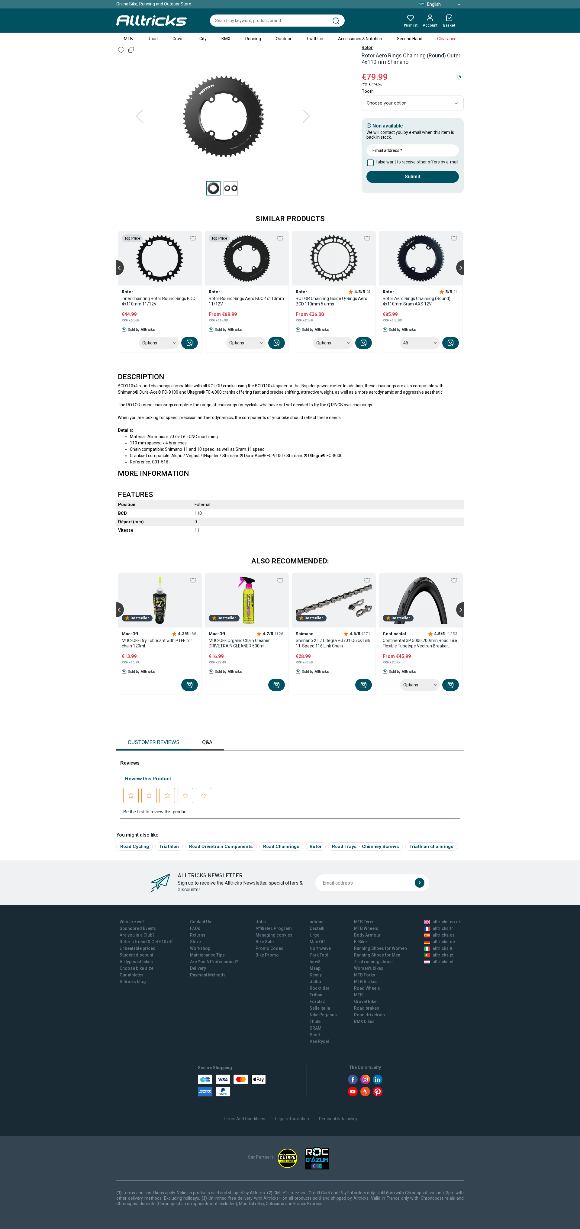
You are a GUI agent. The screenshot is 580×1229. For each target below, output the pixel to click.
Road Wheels (367, 988)
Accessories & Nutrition (360, 38)
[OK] (419, 883)
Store (195, 941)
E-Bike (360, 941)
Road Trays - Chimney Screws (365, 846)
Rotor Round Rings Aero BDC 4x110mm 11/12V (246, 301)
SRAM (315, 1028)
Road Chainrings (281, 846)
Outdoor (284, 38)
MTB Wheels (366, 928)
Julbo (315, 981)
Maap (315, 968)
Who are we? (132, 921)
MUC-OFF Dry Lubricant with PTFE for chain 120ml (157, 643)
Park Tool (319, 955)
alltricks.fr (443, 928)
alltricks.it (442, 948)
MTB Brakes (366, 981)
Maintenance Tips (207, 955)
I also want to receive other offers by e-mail (417, 162)
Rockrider (320, 988)
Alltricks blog (133, 981)
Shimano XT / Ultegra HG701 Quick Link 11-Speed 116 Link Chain (333, 643)
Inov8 (315, 961)
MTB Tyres (364, 921)
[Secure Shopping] (232, 1085)
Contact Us (200, 921)
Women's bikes (368, 968)
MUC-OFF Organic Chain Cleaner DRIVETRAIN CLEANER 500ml (239, 643)
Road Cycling (134, 846)
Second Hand (409, 38)
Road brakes (366, 1008)
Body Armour (367, 935)
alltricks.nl (443, 961)
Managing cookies (274, 935)
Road (153, 38)
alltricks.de (444, 941)
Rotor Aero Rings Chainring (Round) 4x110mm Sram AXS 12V (416, 301)
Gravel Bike (365, 1001)
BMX (225, 38)
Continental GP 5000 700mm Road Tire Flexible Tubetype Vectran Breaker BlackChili (420, 643)
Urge (314, 935)
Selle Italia (320, 1008)
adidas (317, 921)
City (203, 38)
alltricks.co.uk (447, 921)
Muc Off (317, 941)
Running (253, 38)
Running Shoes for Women (380, 948)
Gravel (178, 38)
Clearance (446, 38)
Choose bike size (136, 968)
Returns (197, 935)
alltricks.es (444, 935)
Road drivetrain (369, 1014)
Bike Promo (267, 955)
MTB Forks (364, 975)
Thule (315, 1021)
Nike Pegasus (323, 1014)
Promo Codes (269, 948)
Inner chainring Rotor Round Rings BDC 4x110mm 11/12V (158, 301)
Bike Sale (265, 941)
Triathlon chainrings (431, 846)
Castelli (317, 928)
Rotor (367, 47)
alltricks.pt (443, 955)
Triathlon (314, 38)
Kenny (316, 975)
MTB (128, 38)
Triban (316, 994)
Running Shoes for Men (377, 955)
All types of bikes (136, 961)
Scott (315, 1034)
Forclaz (317, 1001)
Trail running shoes (373, 961)
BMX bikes (364, 1021)
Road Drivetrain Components (221, 846)
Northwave (320, 948)
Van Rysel (319, 1041)
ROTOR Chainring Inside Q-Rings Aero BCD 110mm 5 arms (331, 301)
